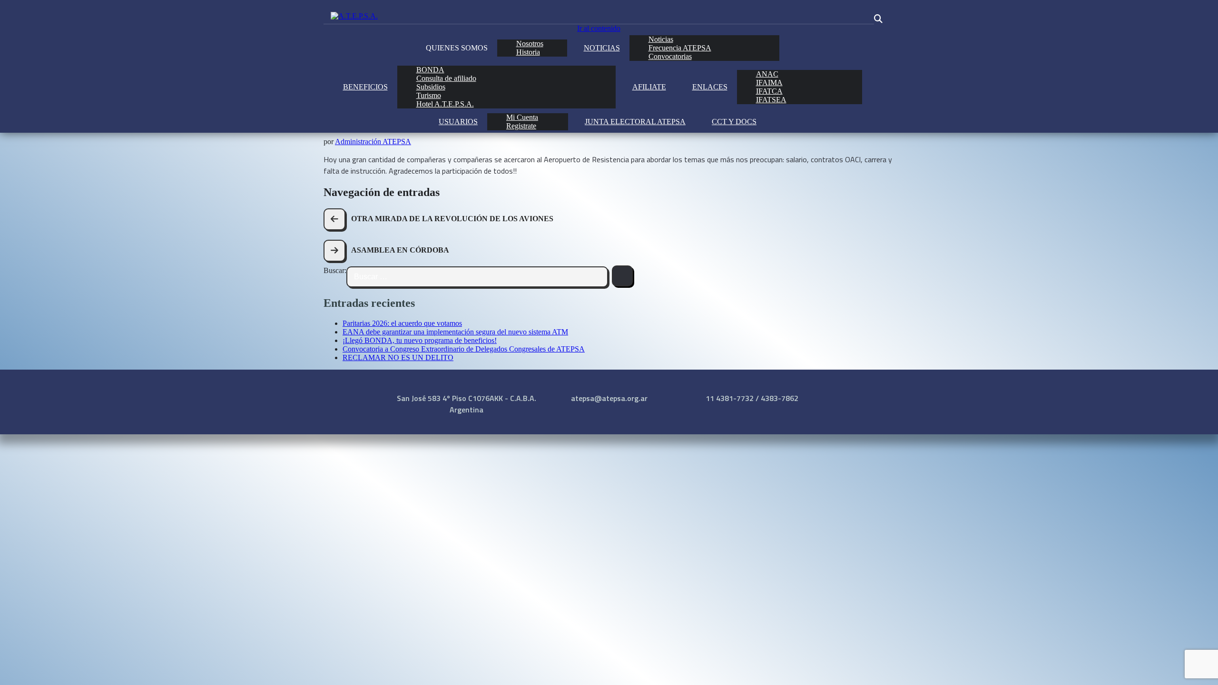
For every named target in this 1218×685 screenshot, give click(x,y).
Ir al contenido (598, 28)
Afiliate (649, 87)
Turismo (428, 95)
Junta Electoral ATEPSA (635, 121)
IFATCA (769, 91)
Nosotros (529, 43)
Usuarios (458, 121)
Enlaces (709, 87)
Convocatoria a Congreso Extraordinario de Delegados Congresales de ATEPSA (464, 349)
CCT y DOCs (734, 121)
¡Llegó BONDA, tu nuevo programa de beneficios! (420, 340)
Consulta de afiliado (446, 78)
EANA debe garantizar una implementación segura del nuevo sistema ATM (455, 332)
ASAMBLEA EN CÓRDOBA (400, 250)
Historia (528, 52)
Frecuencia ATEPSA (679, 48)
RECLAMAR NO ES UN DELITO (398, 357)
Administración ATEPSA (373, 141)
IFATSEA (771, 100)
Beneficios (365, 87)
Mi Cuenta (522, 117)
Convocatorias (670, 56)
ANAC (767, 74)
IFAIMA (769, 82)
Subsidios (430, 87)
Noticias (602, 48)
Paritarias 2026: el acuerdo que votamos (402, 323)
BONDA (430, 70)
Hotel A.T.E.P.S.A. (445, 104)
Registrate (521, 126)
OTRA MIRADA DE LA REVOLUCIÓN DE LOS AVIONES (452, 219)
